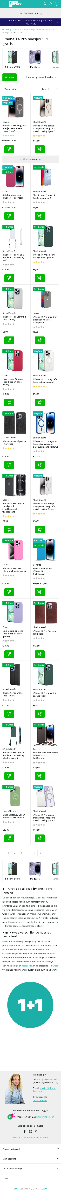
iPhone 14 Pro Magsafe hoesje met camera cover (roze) (14, 128)
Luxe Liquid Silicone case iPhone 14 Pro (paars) (12, 634)
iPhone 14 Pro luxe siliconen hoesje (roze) (14, 570)
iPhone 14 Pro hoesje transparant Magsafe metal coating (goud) (44, 128)
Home (16, 29)
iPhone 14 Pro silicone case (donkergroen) (44, 256)
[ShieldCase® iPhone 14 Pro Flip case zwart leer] (15, 422)
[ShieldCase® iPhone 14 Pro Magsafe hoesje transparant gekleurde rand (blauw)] (46, 422)
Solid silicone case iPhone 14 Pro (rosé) (12, 196)
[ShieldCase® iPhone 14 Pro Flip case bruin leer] (46, 612)
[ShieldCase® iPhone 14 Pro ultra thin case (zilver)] (15, 298)
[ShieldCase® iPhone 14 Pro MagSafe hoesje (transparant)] (46, 360)
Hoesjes (6, 32)
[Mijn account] (50, 4)
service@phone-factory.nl (44, 1090)
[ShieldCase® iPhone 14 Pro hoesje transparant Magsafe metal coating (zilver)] (46, 485)
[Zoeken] (45, 4)
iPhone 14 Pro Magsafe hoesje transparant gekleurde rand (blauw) (45, 444)
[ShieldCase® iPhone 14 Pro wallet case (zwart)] (15, 674)
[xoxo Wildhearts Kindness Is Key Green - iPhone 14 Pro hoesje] (15, 796)
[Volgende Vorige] (40, 853)
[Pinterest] (36, 1132)
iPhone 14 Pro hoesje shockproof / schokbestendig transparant (13, 507)
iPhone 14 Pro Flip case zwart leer (14, 442)
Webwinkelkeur (46, 1116)
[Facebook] (24, 1132)
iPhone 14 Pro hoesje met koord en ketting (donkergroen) (13, 755)
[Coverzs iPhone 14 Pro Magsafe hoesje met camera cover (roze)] (15, 107)
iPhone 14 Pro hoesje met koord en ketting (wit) (13, 257)
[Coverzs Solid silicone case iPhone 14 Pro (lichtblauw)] (46, 549)
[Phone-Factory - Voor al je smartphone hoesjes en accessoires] (21, 4)
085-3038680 (50, 1079)
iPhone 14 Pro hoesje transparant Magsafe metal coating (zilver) (44, 506)
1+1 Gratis (53, 965)
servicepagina (40, 1100)
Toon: (44, 88)
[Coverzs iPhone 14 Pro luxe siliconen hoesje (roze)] (15, 549)
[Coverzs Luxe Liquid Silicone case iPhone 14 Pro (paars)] (15, 612)
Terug (8, 29)
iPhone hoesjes (29, 29)
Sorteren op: (32, 77)
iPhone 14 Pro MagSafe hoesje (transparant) (45, 380)
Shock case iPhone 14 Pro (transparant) (44, 196)
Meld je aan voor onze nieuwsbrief (30, 1137)
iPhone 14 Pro (45, 29)
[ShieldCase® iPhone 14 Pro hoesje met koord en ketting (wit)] (15, 236)
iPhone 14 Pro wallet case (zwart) (12, 694)
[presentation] (57, 59)
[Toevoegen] (9, 149)
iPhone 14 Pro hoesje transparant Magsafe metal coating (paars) (44, 818)
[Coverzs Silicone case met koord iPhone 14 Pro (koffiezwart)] (46, 734)
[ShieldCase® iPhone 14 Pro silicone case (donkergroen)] (46, 236)
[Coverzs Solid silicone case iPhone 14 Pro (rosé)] (15, 176)
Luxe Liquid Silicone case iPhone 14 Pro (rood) (12, 382)
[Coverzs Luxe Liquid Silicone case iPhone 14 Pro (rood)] (15, 360)
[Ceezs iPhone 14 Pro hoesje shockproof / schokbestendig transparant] (15, 485)
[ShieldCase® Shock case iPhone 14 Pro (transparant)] (46, 176)
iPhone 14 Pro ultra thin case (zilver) (14, 318)
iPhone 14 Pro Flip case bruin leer (44, 632)
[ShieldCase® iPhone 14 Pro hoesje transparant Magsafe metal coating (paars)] (46, 796)
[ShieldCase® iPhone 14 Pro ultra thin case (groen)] (46, 674)
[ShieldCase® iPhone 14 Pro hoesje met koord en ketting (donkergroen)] (15, 734)
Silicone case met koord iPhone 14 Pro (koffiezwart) (45, 755)
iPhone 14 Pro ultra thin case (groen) (45, 694)
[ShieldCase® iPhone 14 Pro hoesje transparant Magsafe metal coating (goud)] (46, 107)
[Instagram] (30, 1132)
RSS (45, 1189)
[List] (57, 89)
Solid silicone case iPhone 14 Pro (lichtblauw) (42, 571)
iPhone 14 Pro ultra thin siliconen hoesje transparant (45, 320)
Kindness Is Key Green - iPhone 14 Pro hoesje (14, 816)
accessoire (27, 965)
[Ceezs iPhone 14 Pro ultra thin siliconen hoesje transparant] (46, 298)
